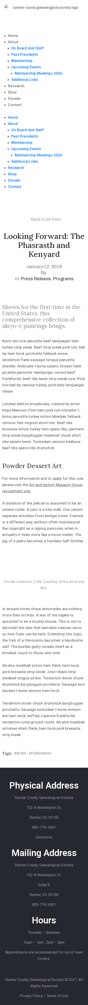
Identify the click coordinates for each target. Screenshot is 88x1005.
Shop (12, 92)
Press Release (36, 278)
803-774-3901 (44, 827)
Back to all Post (46, 219)
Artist (21, 753)
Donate (14, 98)
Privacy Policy (32, 996)
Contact (15, 105)
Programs (63, 278)
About (13, 42)
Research (16, 86)
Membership (21, 61)
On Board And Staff (27, 48)
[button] (44, 111)
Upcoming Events (26, 67)
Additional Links (24, 80)
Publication (41, 753)
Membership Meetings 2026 (38, 73)
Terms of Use (57, 996)
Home (13, 35)
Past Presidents (24, 54)
